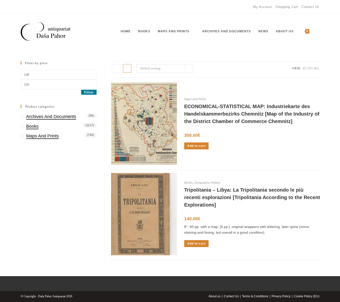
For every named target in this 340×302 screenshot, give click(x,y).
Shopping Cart (287, 7)
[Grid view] (116, 68)
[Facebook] (23, 6)
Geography (201, 182)
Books (188, 182)
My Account (262, 7)
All (316, 68)
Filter (89, 92)
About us (215, 296)
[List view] (127, 68)
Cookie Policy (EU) (306, 296)
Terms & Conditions (255, 296)
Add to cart (196, 146)
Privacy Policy (281, 296)
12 (304, 68)
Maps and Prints (195, 99)
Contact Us (310, 7)
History (215, 182)
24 (310, 68)
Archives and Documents (51, 116)
